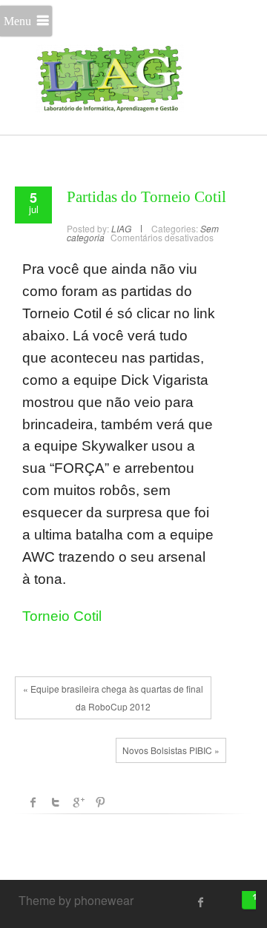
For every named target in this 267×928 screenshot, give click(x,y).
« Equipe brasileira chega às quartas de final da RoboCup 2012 (113, 697)
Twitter (55, 802)
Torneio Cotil (62, 616)
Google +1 (78, 802)
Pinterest (100, 802)
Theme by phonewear (76, 900)
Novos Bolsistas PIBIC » (171, 750)
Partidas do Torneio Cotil (146, 197)
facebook (33, 802)
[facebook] (201, 902)
